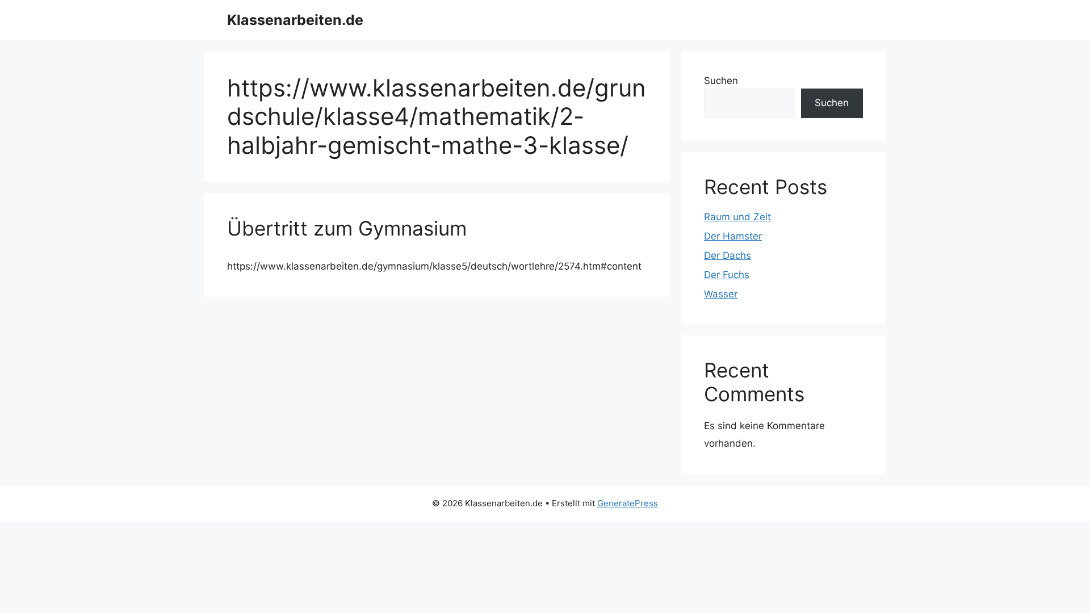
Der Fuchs (726, 274)
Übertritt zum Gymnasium (347, 228)
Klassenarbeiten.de (295, 19)
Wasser (720, 294)
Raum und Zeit (737, 216)
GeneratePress (627, 503)
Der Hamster (733, 236)
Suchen (721, 80)
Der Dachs (727, 255)
